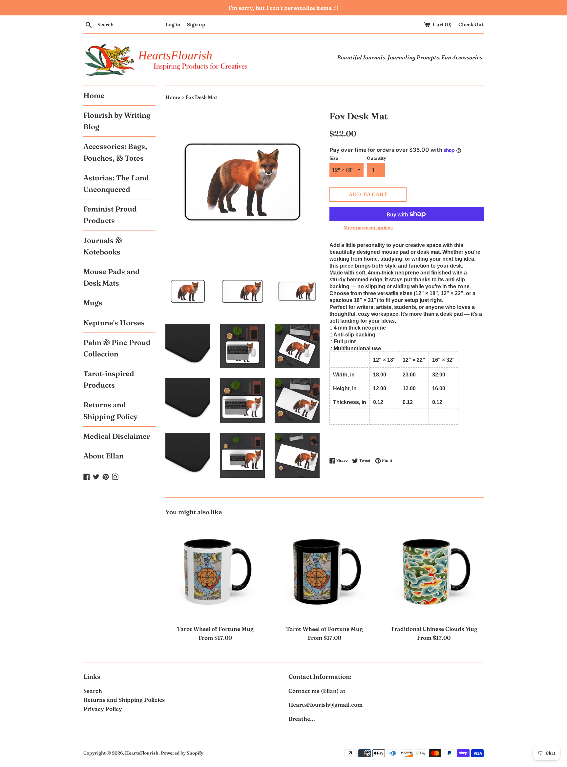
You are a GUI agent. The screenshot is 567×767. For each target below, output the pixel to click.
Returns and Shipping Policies (124, 699)
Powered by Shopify (182, 753)
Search (92, 690)
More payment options (368, 228)
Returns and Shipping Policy (110, 410)
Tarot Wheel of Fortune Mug (215, 628)
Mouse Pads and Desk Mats (111, 277)
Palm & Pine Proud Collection (117, 348)
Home (94, 95)
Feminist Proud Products (110, 214)
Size (333, 158)
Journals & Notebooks (102, 246)
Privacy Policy (102, 708)
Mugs (92, 302)
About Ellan (103, 455)
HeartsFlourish (141, 753)
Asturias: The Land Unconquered (116, 183)
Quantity (376, 158)
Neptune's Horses (114, 322)
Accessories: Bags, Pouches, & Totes (115, 152)
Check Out (471, 24)
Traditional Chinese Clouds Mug (433, 628)
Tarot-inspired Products (108, 379)
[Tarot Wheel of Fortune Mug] (215, 571)
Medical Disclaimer (116, 436)
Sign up (196, 24)
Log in (172, 24)
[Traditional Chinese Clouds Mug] (434, 571)
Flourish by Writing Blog (117, 121)
